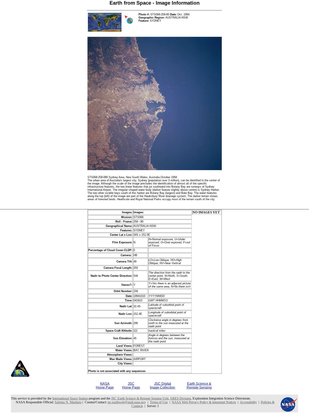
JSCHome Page (131, 385)
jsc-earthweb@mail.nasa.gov (127, 402)
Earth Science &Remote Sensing (199, 385)
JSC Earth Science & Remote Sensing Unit (139, 398)
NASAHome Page (105, 385)
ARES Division (180, 398)
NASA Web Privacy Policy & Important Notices (204, 402)
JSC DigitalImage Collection (162, 385)
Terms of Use (159, 402)
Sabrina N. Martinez (68, 402)
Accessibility (248, 402)
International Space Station (70, 398)
